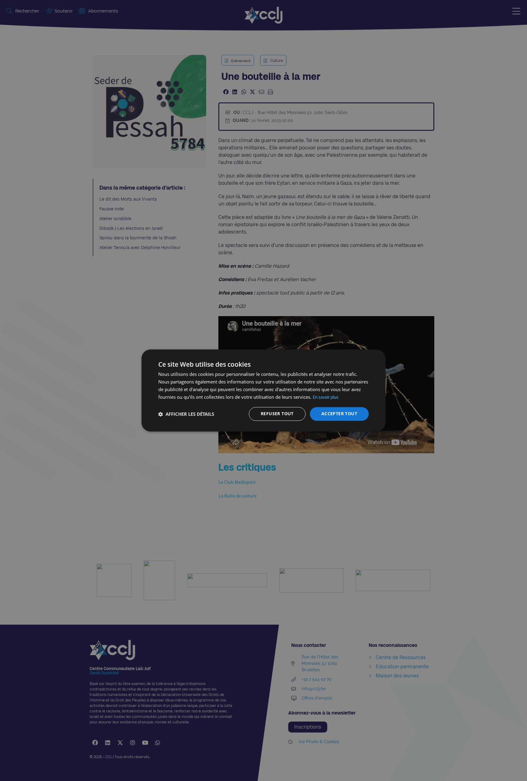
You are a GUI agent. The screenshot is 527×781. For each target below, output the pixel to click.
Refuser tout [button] (277, 414)
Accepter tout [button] (339, 414)
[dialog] (263, 390)
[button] (186, 414)
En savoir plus (326, 397)
